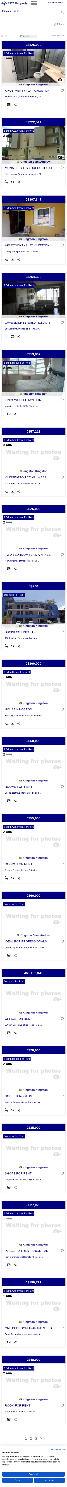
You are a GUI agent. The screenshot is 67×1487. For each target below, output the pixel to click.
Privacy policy (58, 1449)
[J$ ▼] (4, 36)
